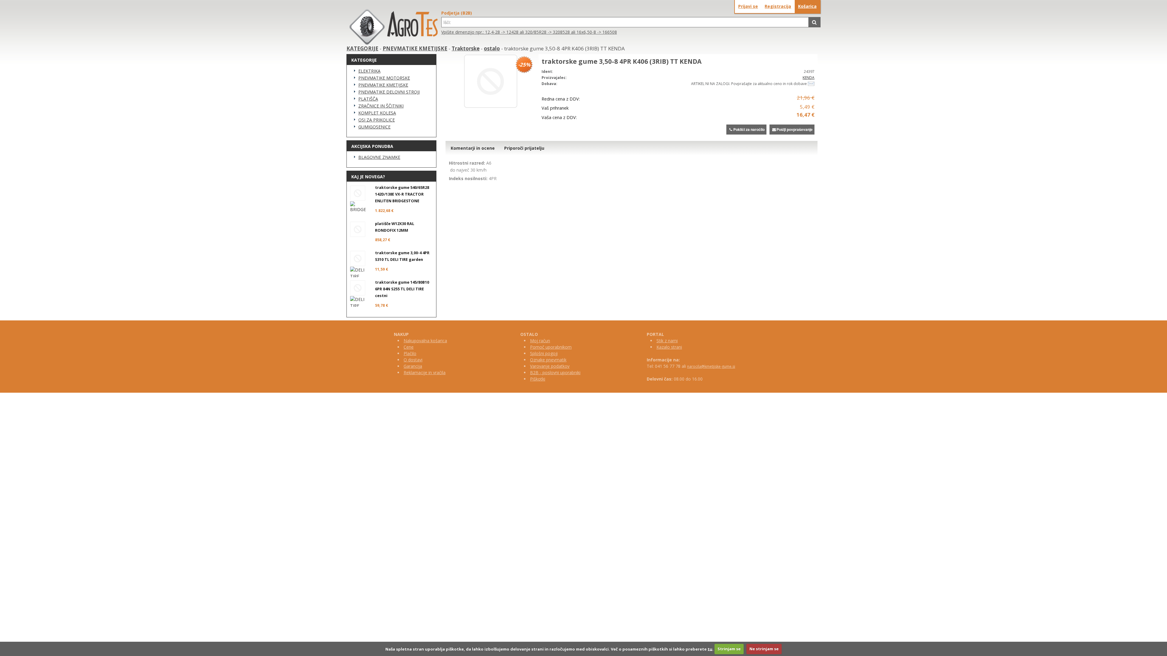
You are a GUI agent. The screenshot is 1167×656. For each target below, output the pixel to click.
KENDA (808, 77)
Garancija (413, 366)
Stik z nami (667, 340)
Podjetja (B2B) (456, 13)
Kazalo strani (669, 347)
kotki (540, 379)
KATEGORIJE (362, 48)
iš (534, 379)
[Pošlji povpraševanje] (811, 83)
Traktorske (466, 48)
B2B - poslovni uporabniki (555, 372)
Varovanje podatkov (550, 366)
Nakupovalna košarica (425, 340)
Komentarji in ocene (473, 148)
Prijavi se (748, 6)
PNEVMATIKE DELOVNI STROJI (389, 92)
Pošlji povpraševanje (794, 129)
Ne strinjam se (764, 648)
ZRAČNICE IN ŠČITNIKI (381, 106)
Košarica (807, 6)
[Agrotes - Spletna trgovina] (393, 43)
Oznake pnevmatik (548, 360)
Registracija (778, 6)
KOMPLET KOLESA (377, 113)
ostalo (492, 48)
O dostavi (413, 360)
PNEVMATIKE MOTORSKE (384, 78)
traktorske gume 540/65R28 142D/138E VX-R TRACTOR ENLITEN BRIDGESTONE (402, 194)
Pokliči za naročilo (749, 129)
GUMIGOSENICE (374, 127)
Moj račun (540, 340)
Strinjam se (729, 648)
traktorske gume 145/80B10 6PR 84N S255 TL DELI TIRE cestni (402, 289)
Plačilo (410, 353)
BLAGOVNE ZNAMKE (379, 157)
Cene (409, 347)
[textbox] (625, 22)
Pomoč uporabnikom (551, 347)
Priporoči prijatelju (524, 148)
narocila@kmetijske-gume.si (711, 366)
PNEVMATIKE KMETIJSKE (415, 48)
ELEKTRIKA (369, 71)
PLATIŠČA (368, 99)
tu (709, 648)
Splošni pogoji (544, 353)
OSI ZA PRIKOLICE (376, 120)
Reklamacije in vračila (425, 372)
